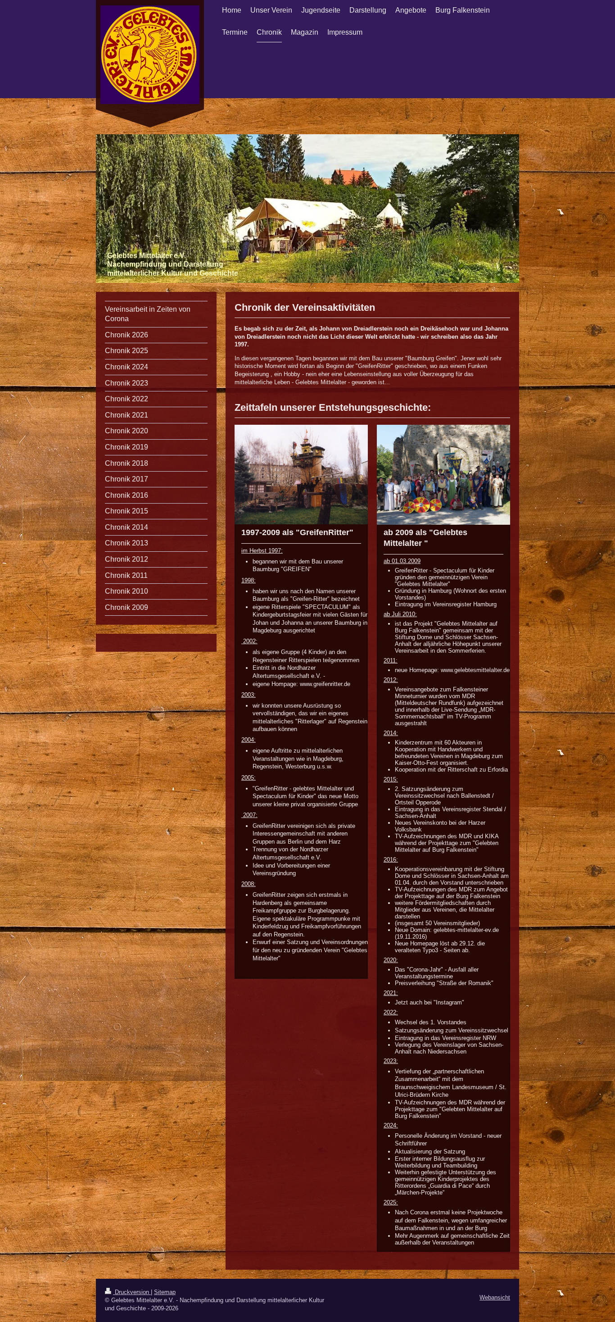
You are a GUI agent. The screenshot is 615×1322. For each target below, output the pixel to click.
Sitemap (165, 1292)
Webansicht (494, 1297)
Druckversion (132, 1292)
